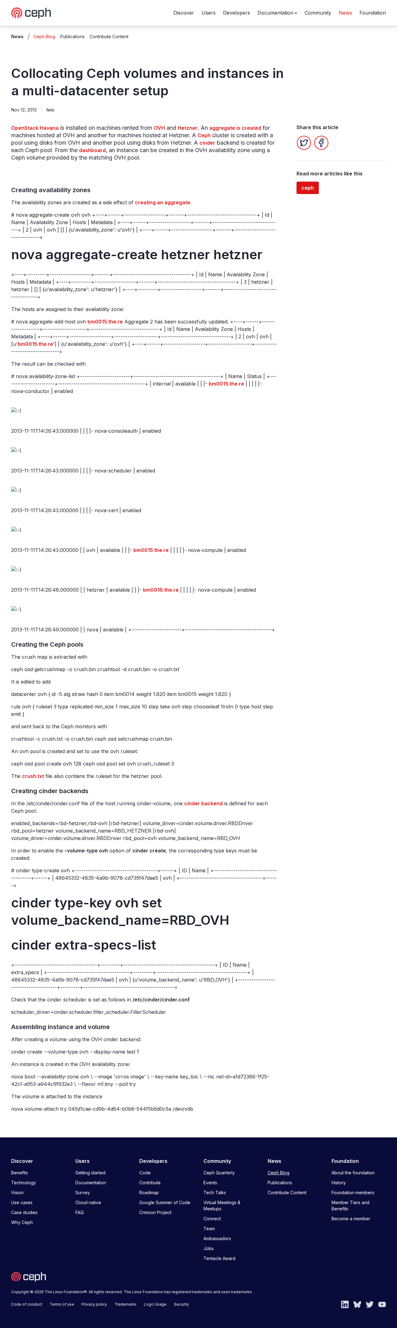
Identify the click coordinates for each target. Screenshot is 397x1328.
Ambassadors (217, 1238)
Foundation (372, 13)
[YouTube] (382, 1304)
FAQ (79, 1212)
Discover (183, 13)
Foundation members (353, 1192)
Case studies (24, 1212)
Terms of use (62, 1304)
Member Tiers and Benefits (350, 1205)
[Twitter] (304, 142)
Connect (212, 1218)
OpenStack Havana (35, 128)
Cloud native (88, 1202)
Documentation (275, 13)
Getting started (90, 1172)
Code (145, 1172)
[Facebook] (321, 142)
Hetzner (188, 128)
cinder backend (203, 803)
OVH (159, 128)
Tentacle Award (219, 1258)
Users (209, 13)
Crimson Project (155, 1212)
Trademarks (125, 1304)
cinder (207, 143)
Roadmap (149, 1192)
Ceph (204, 135)
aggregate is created (235, 128)
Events (210, 1182)
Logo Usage (155, 1304)
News (345, 13)
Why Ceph (22, 1222)
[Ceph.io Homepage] (31, 12)
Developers (236, 13)
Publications (72, 36)
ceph (307, 188)
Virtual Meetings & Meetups (221, 1205)
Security (181, 1304)
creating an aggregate (162, 202)
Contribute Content (109, 36)
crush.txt (33, 776)
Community (318, 13)
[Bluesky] (357, 1304)
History (339, 1182)
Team (209, 1228)
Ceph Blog (44, 36)
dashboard (92, 150)
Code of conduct (26, 1304)
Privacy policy (94, 1304)
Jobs (208, 1248)
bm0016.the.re (161, 590)
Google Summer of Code (164, 1202)
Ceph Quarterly (219, 1172)
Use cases (22, 1202)
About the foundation (353, 1172)
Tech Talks (214, 1192)
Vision (17, 1192)
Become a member (351, 1218)
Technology (23, 1182)
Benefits (19, 1172)
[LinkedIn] (345, 1304)
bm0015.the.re (105, 321)
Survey (82, 1192)
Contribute (150, 1182)
